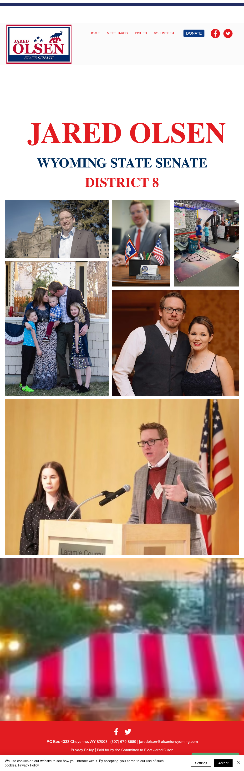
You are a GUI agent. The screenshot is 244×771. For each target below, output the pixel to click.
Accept (223, 763)
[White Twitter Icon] (127, 731)
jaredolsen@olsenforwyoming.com (168, 741)
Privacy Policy (82, 750)
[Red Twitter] (228, 33)
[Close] (238, 763)
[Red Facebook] (215, 33)
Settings (201, 763)
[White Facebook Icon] (116, 731)
